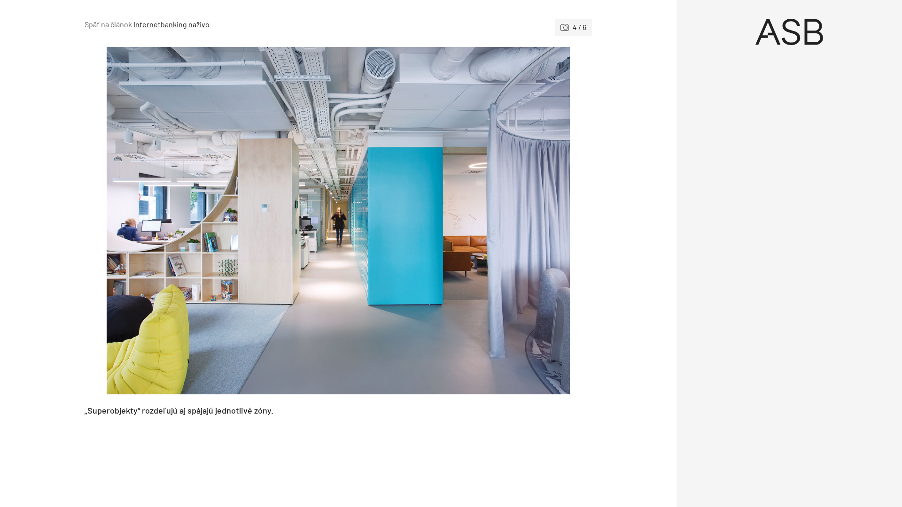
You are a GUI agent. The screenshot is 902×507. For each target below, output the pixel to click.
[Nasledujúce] (465, 220)
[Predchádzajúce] (211, 220)
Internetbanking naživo (171, 24)
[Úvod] (789, 32)
